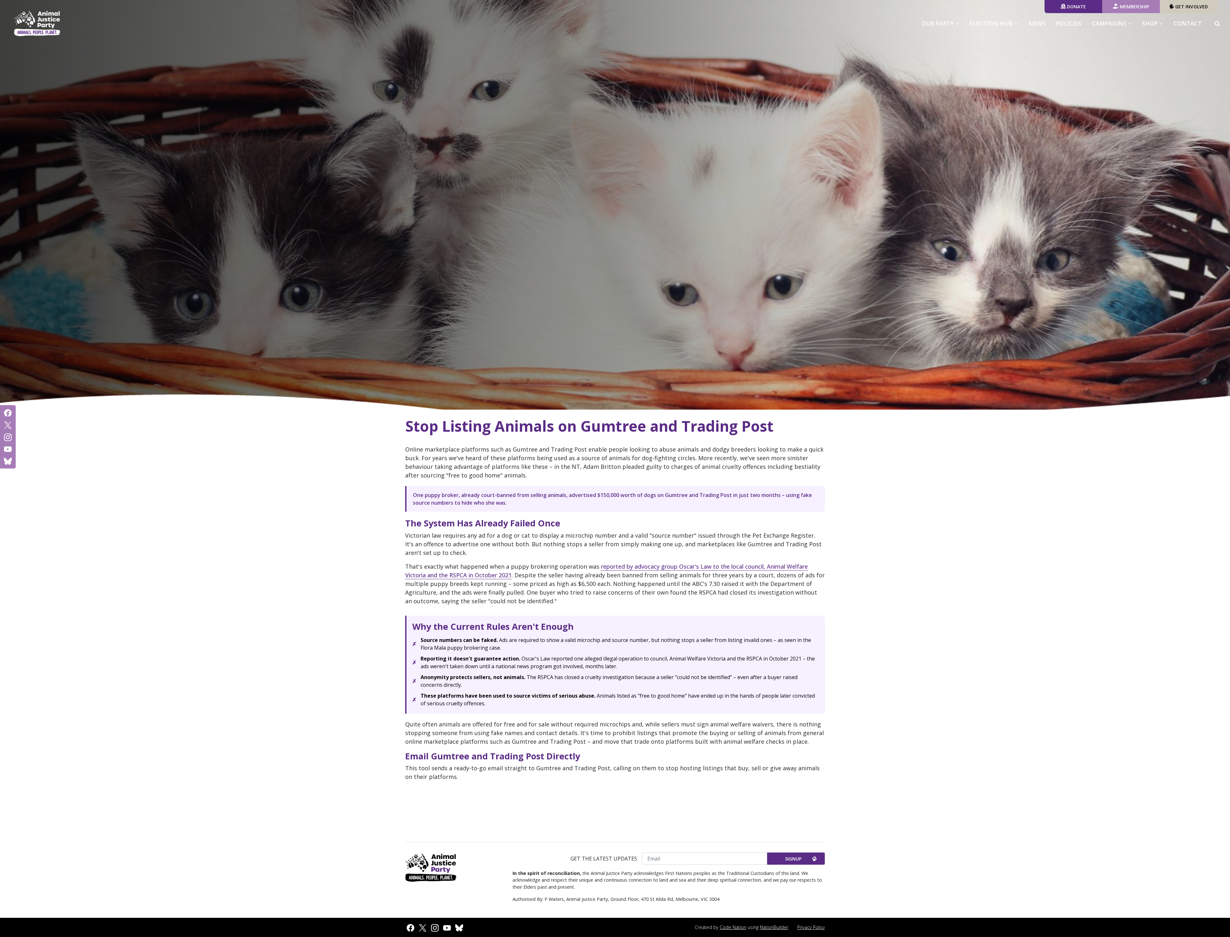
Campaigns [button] (1114, 23)
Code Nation (733, 927)
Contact (1187, 23)
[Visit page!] (8, 412)
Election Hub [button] (991, 23)
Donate (1076, 7)
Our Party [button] (938, 23)
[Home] (37, 23)
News (1037, 23)
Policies (1068, 23)
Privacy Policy (811, 927)
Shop (1150, 23)
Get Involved (1191, 7)
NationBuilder (774, 927)
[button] (1217, 23)
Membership (1134, 7)
